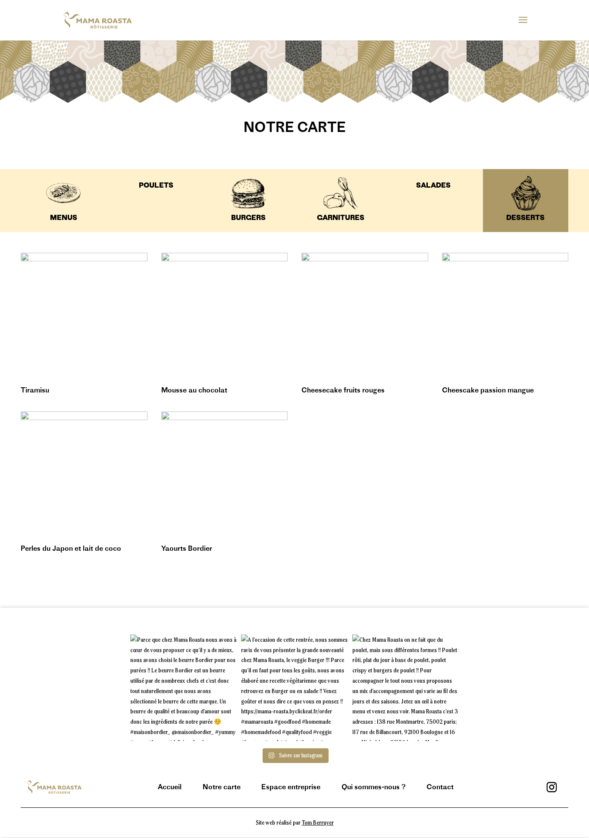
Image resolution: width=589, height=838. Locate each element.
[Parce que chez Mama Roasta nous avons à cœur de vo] (183, 687)
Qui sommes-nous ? (373, 786)
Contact (440, 786)
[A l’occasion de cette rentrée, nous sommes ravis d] (294, 687)
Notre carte (222, 786)
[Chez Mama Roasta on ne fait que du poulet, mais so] (405, 687)
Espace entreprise (290, 786)
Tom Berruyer (318, 822)
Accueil (170, 786)
